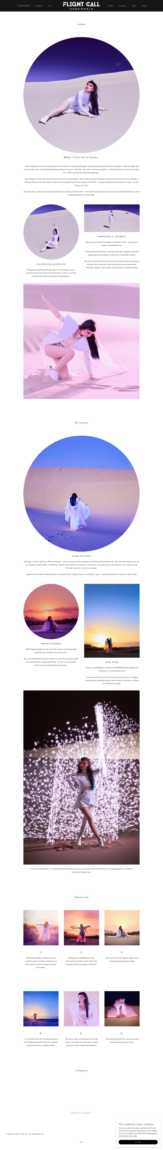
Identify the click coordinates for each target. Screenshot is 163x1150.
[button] (81, 1112)
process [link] (122, 6)
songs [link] (144, 6)
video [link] (110, 6)
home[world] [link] (24, 6)
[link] (81, 5)
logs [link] (134, 6)
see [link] (49, 6)
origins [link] (39, 6)
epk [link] (81, 1142)
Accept (138, 1142)
